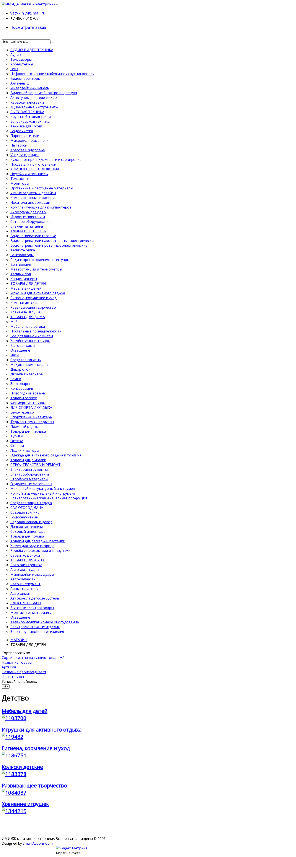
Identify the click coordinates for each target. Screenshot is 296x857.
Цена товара (13, 676)
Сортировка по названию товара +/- (33, 657)
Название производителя (24, 672)
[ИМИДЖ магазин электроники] (30, 4)
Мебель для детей (24, 710)
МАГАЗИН (18, 639)
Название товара (17, 662)
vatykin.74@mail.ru (28, 13)
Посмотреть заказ (28, 27)
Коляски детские (22, 766)
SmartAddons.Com (38, 843)
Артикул (9, 667)
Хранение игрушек (25, 803)
